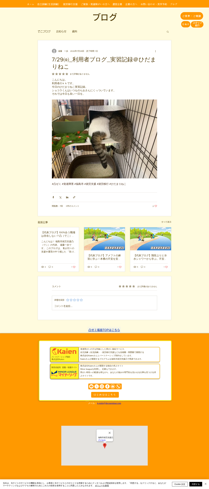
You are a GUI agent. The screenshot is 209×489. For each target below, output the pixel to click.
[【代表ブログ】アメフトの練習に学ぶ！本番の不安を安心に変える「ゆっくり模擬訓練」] (104, 238)
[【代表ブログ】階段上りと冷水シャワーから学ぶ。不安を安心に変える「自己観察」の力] (150, 238)
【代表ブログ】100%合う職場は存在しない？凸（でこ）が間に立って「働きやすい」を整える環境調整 (58, 234)
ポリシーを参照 (102, 485)
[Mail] (112, 386)
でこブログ (44, 31)
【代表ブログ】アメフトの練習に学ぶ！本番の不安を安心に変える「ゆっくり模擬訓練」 (104, 257)
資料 (74, 31)
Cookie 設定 (179, 484)
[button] (167, 31)
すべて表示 (166, 222)
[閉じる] (205, 484)
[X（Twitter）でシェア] (60, 197)
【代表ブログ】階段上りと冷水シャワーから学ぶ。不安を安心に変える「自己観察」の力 (150, 257)
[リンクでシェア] (74, 197)
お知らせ (61, 31)
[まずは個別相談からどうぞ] (105, 386)
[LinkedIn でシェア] (67, 197)
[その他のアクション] (155, 51)
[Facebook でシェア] (53, 197)
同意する (196, 484)
